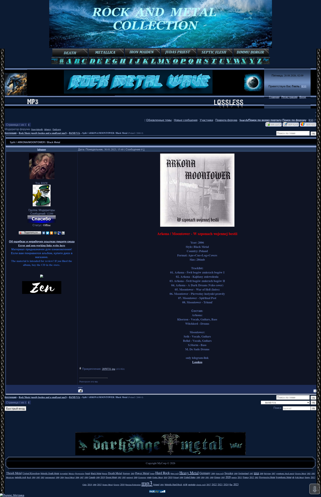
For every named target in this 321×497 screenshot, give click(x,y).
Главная (274, 97)
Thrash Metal (14, 473)
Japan (152, 473)
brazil (87, 473)
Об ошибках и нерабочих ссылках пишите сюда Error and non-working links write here (41, 243)
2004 (62, 477)
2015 (99, 484)
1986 (94, 484)
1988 (86, 477)
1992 (119, 477)
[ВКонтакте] (44, 233)
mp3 (147, 483)
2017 (208, 484)
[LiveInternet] (63, 233)
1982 (309, 473)
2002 (256, 477)
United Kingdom (31, 473)
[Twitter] (48, 233)
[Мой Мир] (55, 233)
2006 (77, 477)
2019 (102, 477)
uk (293, 477)
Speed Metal (70, 477)
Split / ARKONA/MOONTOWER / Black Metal (104, 133)
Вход (302, 97)
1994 (203, 477)
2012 (251, 477)
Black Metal (96, 473)
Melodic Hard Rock (173, 484)
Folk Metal (299, 477)
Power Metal (142, 473)
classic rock (201, 484)
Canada (92, 477)
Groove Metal (300, 473)
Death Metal (115, 473)
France (246, 477)
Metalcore (10, 477)
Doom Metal (111, 477)
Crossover (142, 477)
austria (234, 477)
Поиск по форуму (294, 120)
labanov (47, 129)
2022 (214, 484)
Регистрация (289, 97)
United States (190, 477)
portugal (130, 477)
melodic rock (20, 477)
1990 (98, 477)
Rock (29, 477)
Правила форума (226, 120)
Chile (84, 484)
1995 (223, 477)
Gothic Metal (157, 477)
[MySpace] (59, 233)
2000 (213, 473)
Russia (104, 473)
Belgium (267, 473)
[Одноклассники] (52, 233)
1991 (207, 477)
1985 (38, 477)
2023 (236, 484)
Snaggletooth (37, 129)
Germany (205, 473)
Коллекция (11, 133)
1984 (33, 477)
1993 (124, 477)
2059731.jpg (108, 369)
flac (231, 484)
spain (149, 477)
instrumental (50, 477)
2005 (132, 473)
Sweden (228, 473)
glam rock (220, 473)
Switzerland (243, 473)
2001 (162, 484)
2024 (226, 484)
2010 (165, 477)
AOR (185, 484)
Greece (217, 477)
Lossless (197, 362)
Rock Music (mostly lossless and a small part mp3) (43, 133)
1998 (236, 473)
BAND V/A (74, 133)
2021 (220, 484)
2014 (89, 484)
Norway (126, 473)
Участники (206, 120)
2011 (240, 477)
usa (256, 472)
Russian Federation (133, 484)
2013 (313, 477)
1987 (82, 477)
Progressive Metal (267, 477)
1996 (181, 477)
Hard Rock (162, 472)
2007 (273, 473)
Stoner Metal (107, 484)
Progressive (80, 473)
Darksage (57, 129)
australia (191, 484)
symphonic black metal (285, 473)
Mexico (71, 473)
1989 (198, 477)
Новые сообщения (185, 120)
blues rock (175, 473)
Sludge (307, 477)
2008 (261, 473)
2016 (122, 484)
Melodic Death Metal (49, 473)
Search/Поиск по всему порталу (260, 120)
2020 (228, 477)
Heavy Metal (189, 472)
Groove (116, 484)
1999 (57, 477)
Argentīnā (64, 473)
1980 (211, 477)
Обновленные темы (159, 120)
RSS (303, 86)
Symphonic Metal (283, 477)
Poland (176, 477)
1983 (313, 473)
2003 (42, 477)
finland (156, 484)
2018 (170, 477)
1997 (251, 473)
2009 (135, 477)
